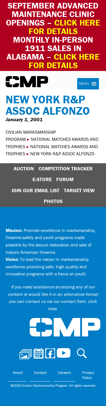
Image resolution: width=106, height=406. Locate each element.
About (18, 372)
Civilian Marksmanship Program (27, 81)
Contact (40, 372)
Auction (24, 168)
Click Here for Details (64, 60)
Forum (64, 179)
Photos (53, 201)
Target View (79, 190)
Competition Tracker (65, 168)
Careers (64, 372)
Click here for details (64, 26)
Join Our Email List (35, 190)
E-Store (42, 179)
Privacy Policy (88, 375)
